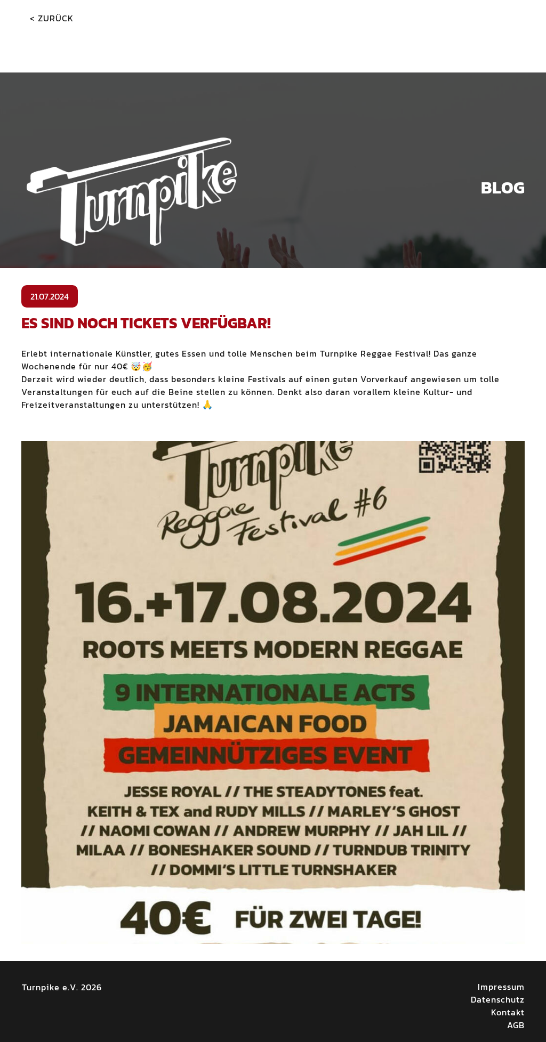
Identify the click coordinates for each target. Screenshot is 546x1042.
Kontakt (508, 1012)
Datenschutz (498, 999)
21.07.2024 (49, 296)
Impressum (501, 986)
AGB (516, 1025)
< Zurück (52, 18)
